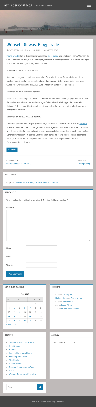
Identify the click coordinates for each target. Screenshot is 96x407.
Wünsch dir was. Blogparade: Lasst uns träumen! (37, 182)
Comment (11, 207)
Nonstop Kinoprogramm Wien (21, 367)
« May (8, 324)
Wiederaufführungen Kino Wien (22, 374)
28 (30, 321)
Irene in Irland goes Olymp (20, 353)
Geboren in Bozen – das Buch (21, 342)
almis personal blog (18, 5)
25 (14, 321)
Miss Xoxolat (14, 360)
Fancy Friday (68, 301)
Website (9, 265)
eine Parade (53, 56)
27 (25, 321)
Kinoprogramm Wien (18, 356)
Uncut (11, 370)
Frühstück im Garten (70, 308)
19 (19, 316)
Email (8, 256)
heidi (38, 50)
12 (19, 312)
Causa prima (68, 294)
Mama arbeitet (13, 56)
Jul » (14, 324)
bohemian (12, 150)
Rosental (83, 123)
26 (19, 321)
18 (14, 316)
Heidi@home (14, 346)
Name (8, 248)
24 (9, 321)
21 (30, 316)
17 (9, 316)
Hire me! (12, 349)
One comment (52, 50)
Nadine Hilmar (61, 298)
